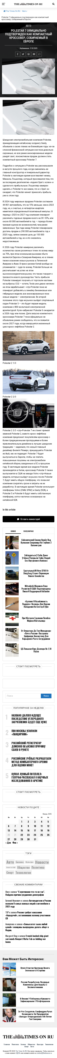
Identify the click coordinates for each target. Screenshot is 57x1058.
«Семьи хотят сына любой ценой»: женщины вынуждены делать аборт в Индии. (27, 927)
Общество (23, 867)
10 (35, 826)
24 (35, 834)
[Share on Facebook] (17, 54)
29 (22, 839)
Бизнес (20, 862)
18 (42, 830)
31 (35, 839)
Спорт (10, 872)
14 (15, 830)
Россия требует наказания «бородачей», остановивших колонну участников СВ (27, 915)
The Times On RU (13, 11)
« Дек (8, 842)
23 (28, 834)
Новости (42, 862)
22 (22, 834)
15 (22, 830)
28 (15, 839)
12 (48, 826)
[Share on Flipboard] (28, 54)
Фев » (15, 842)
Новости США (10, 867)
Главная (7, 1044)
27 (9, 839)
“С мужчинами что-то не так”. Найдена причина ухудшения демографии (25, 893)
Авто (24, 11)
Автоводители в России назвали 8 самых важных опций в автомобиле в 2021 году (28, 903)
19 (48, 830)
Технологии (23, 872)
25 (41, 834)
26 (48, 834)
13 (9, 830)
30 (28, 839)
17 (35, 830)
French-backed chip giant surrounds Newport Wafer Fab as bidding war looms (27, 939)
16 (28, 830)
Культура (29, 862)
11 (42, 826)
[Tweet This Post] (23, 54)
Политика (38, 867)
